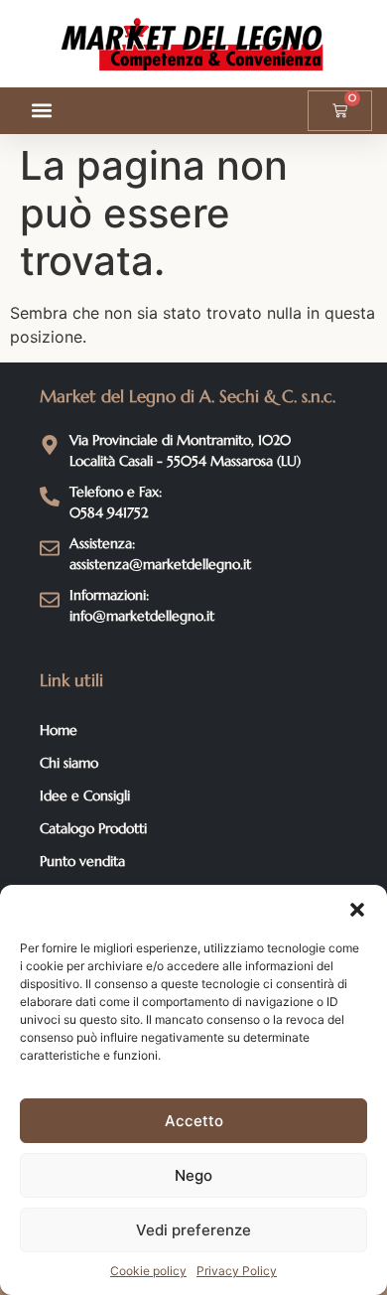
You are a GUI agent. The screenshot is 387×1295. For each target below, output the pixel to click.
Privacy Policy (236, 1270)
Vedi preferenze (193, 1230)
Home (58, 730)
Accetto (194, 1120)
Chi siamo (69, 763)
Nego (193, 1175)
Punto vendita (82, 861)
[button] (357, 910)
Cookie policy (148, 1270)
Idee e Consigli (85, 795)
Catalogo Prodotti (93, 828)
